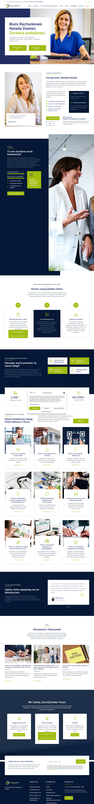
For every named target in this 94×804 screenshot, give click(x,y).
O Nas (29, 6)
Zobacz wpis (8, 680)
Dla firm (35, 6)
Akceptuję (34, 408)
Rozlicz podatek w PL (17, 336)
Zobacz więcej (18, 734)
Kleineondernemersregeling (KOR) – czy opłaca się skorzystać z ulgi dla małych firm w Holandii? (46, 667)
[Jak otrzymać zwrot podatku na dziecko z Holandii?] (76, 654)
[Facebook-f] (85, 1)
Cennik (66, 6)
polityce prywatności (51, 769)
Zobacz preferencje (59, 408)
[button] (64, 393)
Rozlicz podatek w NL (17, 332)
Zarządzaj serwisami (34, 404)
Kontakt (81, 6)
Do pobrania (73, 6)
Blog (61, 6)
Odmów (46, 408)
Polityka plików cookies (46, 411)
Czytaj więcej (17, 465)
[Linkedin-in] (88, 1)
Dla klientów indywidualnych (49, 6)
